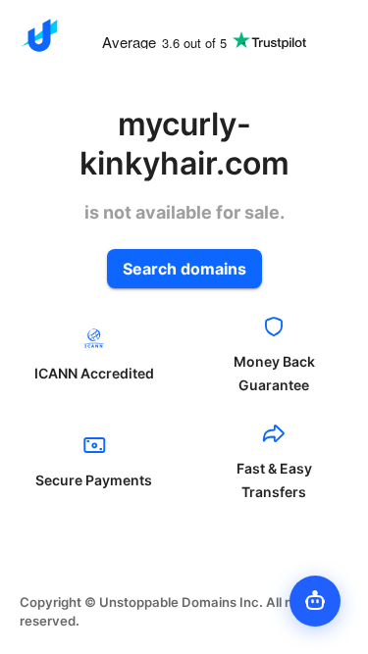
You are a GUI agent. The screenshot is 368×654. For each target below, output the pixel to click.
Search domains (184, 268)
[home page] (39, 35)
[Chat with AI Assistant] (315, 601)
